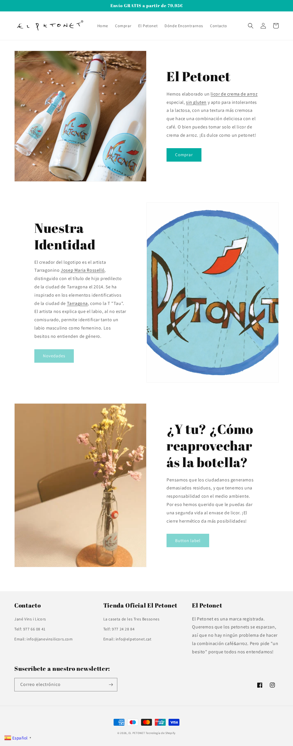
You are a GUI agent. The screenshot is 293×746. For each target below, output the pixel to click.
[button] (250, 25)
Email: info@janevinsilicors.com (43, 639)
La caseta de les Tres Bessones (131, 619)
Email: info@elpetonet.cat (127, 639)
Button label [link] (188, 540)
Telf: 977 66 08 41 (29, 629)
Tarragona (77, 303)
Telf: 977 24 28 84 (119, 629)
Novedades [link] (54, 355)
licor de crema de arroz (234, 94)
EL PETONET (137, 733)
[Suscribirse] (110, 684)
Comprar (184, 154)
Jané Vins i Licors (30, 619)
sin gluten (196, 102)
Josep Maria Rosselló (82, 270)
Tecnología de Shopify (161, 733)
